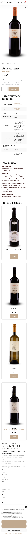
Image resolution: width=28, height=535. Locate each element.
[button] (26, 507)
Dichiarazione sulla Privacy (17, 533)
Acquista (13, 89)
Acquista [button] (14, 316)
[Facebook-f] (2, 497)
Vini (7, 63)
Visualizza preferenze (14, 530)
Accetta (14, 522)
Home (3, 63)
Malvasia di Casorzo (17, 109)
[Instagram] (4, 497)
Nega (14, 526)
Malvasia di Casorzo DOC (18, 104)
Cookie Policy (8, 533)
